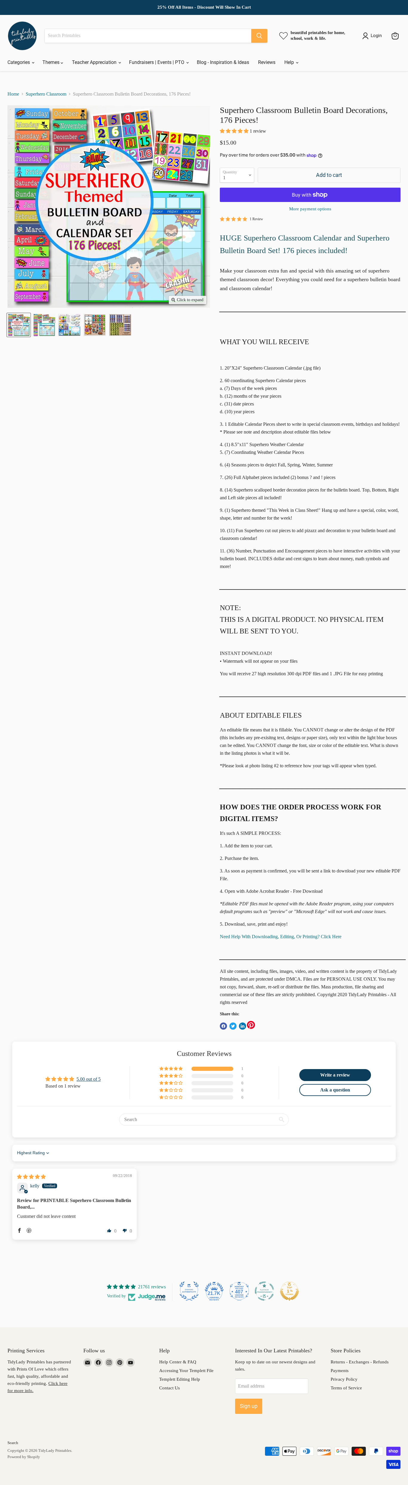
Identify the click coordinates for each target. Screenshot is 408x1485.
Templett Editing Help (179, 1379)
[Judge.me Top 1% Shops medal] (289, 1291)
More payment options (310, 208)
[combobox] (148, 36)
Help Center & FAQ (177, 1362)
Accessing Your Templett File (186, 1370)
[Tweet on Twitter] (233, 1026)
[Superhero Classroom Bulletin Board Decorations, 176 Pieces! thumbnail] (18, 325)
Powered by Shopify (23, 1457)
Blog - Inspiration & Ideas (223, 62)
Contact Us (169, 1388)
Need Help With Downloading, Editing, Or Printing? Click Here (280, 936)
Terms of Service (346, 1388)
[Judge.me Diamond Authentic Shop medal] (189, 1291)
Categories (19, 62)
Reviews (266, 62)
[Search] (259, 36)
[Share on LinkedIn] (242, 1026)
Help (289, 62)
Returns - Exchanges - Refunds (360, 1362)
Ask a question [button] (335, 1089)
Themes (51, 62)
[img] (31, 1176)
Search (12, 1442)
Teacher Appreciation (95, 62)
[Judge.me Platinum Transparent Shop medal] (264, 1291)
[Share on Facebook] (223, 1026)
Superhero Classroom (46, 94)
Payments (340, 1370)
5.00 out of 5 (88, 1079)
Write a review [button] (335, 1074)
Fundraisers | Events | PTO (157, 62)
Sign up (248, 1406)
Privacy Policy (344, 1379)
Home (13, 94)
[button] (235, 131)
